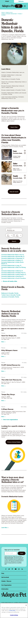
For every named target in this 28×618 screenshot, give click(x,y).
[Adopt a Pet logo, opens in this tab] (14, 596)
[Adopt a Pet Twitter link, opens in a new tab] (9, 569)
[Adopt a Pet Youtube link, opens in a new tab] (16, 569)
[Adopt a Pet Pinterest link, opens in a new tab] (12, 569)
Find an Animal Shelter (14, 442)
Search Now (14, 127)
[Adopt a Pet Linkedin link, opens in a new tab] (22, 569)
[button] (25, 151)
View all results (14, 191)
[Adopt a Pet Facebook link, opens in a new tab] (6, 569)
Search (14, 241)
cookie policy (12, 610)
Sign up (18, 6)
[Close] (26, 605)
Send (21, 553)
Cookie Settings (14, 615)
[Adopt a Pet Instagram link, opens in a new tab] (19, 569)
